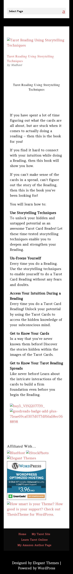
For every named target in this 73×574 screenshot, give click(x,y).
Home (22, 534)
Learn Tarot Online (34, 539)
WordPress (46, 568)
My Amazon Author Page (34, 545)
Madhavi (16, 65)
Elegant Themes (46, 563)
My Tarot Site (41, 534)
